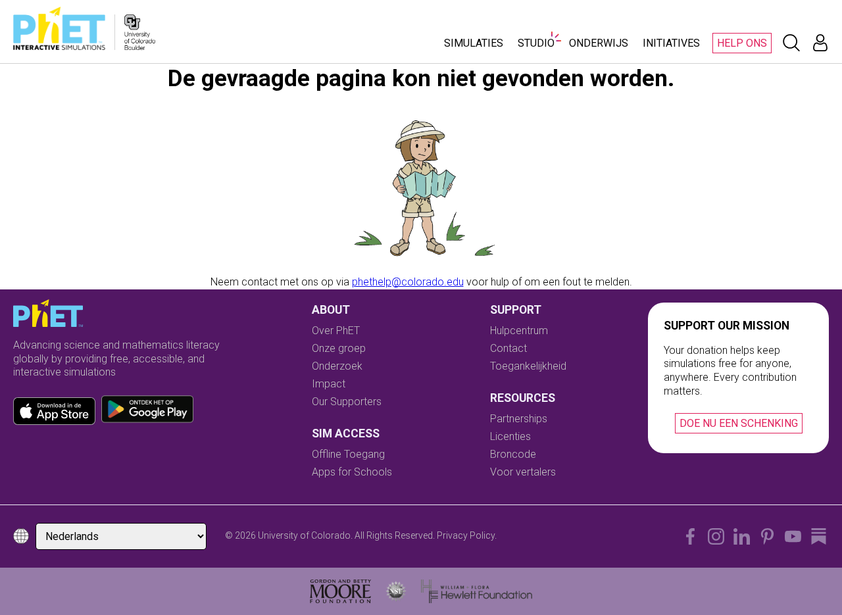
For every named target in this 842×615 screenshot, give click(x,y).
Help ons (742, 43)
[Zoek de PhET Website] (791, 42)
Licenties (510, 436)
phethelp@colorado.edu (408, 282)
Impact (328, 384)
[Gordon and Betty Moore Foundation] (340, 591)
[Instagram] (716, 536)
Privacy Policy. (467, 535)
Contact (508, 348)
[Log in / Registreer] (820, 42)
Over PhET (336, 330)
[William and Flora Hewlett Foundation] (476, 591)
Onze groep (339, 348)
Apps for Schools (352, 472)
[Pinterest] (767, 536)
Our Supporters (347, 401)
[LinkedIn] (741, 536)
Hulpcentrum (519, 330)
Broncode (513, 454)
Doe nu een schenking (739, 423)
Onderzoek (337, 366)
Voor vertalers (523, 472)
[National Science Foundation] (396, 591)
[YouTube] (793, 536)
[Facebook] (690, 536)
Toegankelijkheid (528, 366)
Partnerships (518, 418)
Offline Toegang (348, 454)
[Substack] (818, 536)
